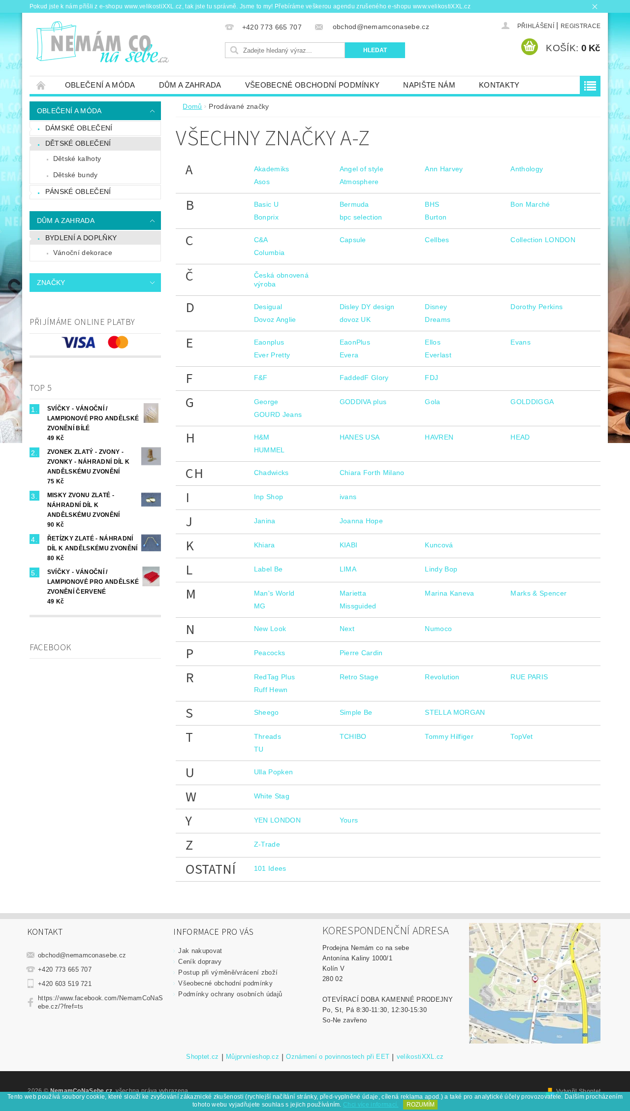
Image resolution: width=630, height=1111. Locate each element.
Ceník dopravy (199, 961)
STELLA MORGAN (455, 712)
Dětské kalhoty (77, 158)
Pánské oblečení (78, 191)
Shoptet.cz (202, 1056)
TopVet (521, 736)
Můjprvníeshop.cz (252, 1056)
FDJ (431, 377)
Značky (51, 282)
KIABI (349, 545)
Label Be (268, 569)
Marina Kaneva (449, 593)
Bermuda (354, 204)
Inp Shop (269, 497)
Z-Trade (267, 844)
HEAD (520, 437)
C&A (261, 240)
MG (260, 606)
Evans (520, 342)
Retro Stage (359, 677)
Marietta (353, 593)
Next (347, 629)
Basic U (266, 204)
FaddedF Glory (364, 377)
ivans (348, 497)
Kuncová (439, 545)
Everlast (438, 355)
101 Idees (270, 868)
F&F (261, 377)
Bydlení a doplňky (81, 238)
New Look (270, 629)
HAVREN (439, 437)
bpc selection (361, 217)
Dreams (437, 319)
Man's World (274, 593)
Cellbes (437, 240)
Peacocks (269, 653)
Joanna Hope (361, 521)
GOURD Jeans (278, 414)
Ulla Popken (273, 772)
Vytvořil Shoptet (578, 1091)
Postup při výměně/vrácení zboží (228, 972)
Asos (262, 182)
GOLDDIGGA (532, 402)
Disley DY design (367, 307)
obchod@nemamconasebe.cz (82, 955)
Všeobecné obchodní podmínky (312, 85)
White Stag (271, 796)
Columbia (269, 252)
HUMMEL (269, 450)
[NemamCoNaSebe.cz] (102, 42)
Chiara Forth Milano (372, 472)
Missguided (358, 606)
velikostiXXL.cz (420, 1056)
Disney (436, 307)
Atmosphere (359, 182)
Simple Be (356, 712)
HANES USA (360, 437)
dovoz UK (355, 319)
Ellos (433, 342)
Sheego (266, 712)
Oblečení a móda (100, 85)
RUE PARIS (529, 677)
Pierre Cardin (361, 653)
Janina (265, 521)
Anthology (526, 169)
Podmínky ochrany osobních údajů (230, 994)
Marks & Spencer (538, 593)
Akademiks (271, 169)
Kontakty (499, 85)
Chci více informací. (370, 1104)
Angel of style (361, 169)
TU (259, 749)
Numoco (438, 629)
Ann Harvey (444, 169)
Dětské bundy (75, 175)
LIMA (348, 569)
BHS (432, 204)
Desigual (268, 307)
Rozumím (421, 1104)
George (266, 402)
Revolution (442, 677)
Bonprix (266, 217)
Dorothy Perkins (536, 307)
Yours (349, 820)
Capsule (353, 240)
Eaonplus (269, 342)
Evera (349, 355)
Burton (435, 217)
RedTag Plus (274, 677)
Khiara (264, 545)
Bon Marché (530, 204)
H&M (262, 437)
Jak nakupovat (200, 950)
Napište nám (429, 85)
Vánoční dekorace (82, 252)
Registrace (580, 26)
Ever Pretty (272, 355)
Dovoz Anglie (275, 319)
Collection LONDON (542, 240)
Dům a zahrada (190, 85)
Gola (432, 402)
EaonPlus (355, 342)
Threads (267, 736)
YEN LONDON (277, 820)
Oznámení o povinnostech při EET (337, 1056)
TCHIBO (353, 736)
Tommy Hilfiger (449, 736)
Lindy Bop (441, 569)
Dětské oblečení (78, 143)
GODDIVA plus (363, 402)
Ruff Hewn (271, 690)
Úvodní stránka (41, 85)
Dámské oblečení (79, 128)
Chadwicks (271, 472)
